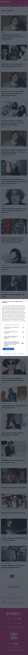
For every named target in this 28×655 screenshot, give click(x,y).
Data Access (14, 353)
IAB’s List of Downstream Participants (15, 320)
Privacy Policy (21, 353)
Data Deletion (6, 353)
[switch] (23, 327)
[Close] (25, 301)
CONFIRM (8, 348)
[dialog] (14, 327)
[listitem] (14, 324)
